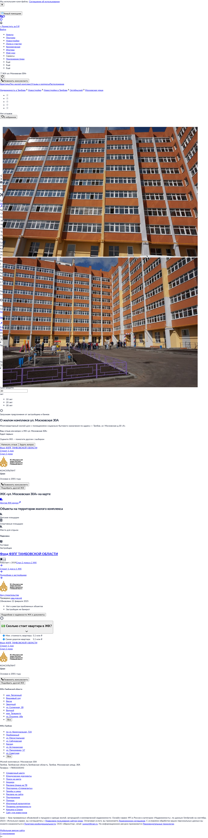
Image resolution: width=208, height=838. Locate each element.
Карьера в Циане (14, 809)
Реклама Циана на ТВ (16, 785)
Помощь (10, 800)
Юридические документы (19, 775)
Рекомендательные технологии (158, 823)
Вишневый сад (13, 698)
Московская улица (94, 90)
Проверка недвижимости (18, 806)
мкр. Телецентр (13, 713)
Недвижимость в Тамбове (13, 90)
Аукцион (10, 782)
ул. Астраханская (14, 747)
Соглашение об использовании (44, 1)
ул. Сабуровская (14, 740)
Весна (9, 701)
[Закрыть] (2, 4)
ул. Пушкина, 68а (14, 716)
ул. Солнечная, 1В (14, 707)
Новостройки (12, 40)
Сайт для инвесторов (16, 812)
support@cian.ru (90, 823)
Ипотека (10, 49)
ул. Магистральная (15, 737)
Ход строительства (9, 595)
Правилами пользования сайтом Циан (64, 820)
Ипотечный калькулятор (18, 803)
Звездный (11, 704)
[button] (5, 84)
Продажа (10, 37)
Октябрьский (76, 90)
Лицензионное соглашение (132, 820)
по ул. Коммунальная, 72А (19, 731)
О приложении (7, 833)
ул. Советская (12, 753)
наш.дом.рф (16, 598)
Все (9, 719)
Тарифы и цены (13, 791)
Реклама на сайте (14, 794)
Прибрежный (12, 734)
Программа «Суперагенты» (19, 788)
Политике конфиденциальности (40, 823)
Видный (10, 710)
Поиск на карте (13, 779)
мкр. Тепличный (14, 695)
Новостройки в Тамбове (55, 90)
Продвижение (13, 797)
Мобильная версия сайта (12, 830)
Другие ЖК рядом (9, 502)
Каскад (9, 743)
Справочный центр (15, 772)
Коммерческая (13, 46)
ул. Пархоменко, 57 (15, 750)
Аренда (9, 34)
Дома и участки (14, 43)
